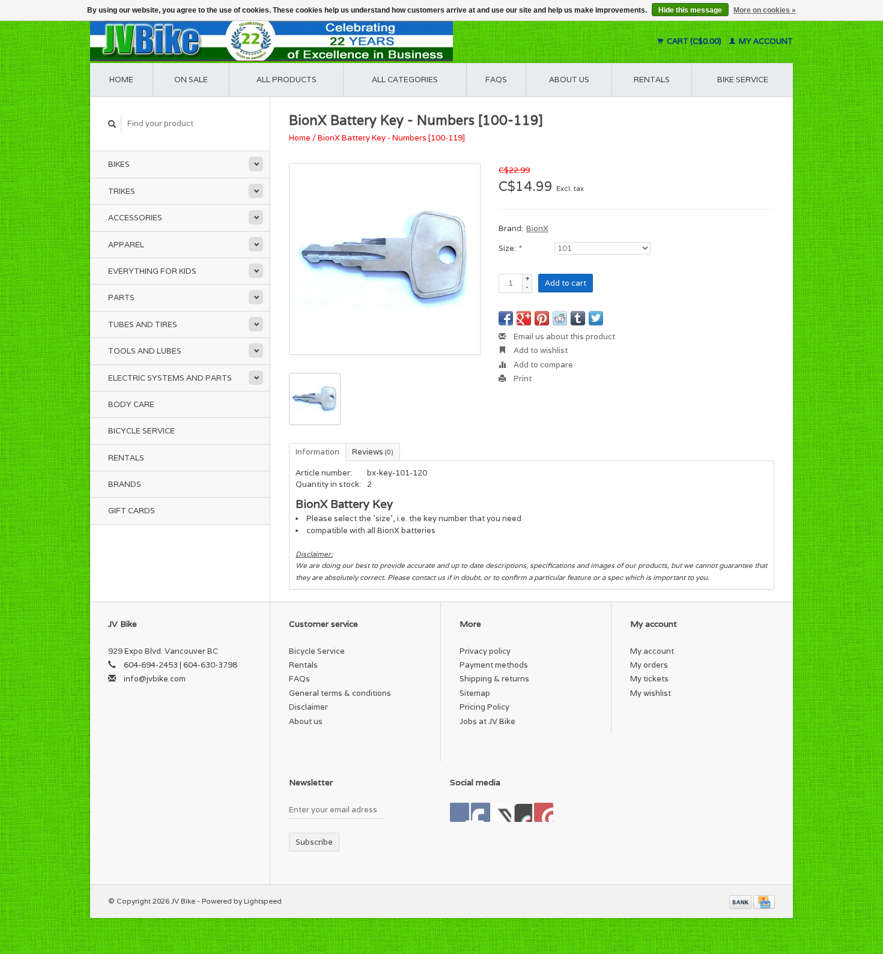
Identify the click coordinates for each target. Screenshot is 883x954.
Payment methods (494, 665)
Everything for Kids (152, 271)
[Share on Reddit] (560, 318)
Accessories (135, 218)
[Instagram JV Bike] (543, 812)
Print (522, 378)
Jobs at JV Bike (487, 721)
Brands (124, 484)
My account (765, 41)
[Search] (112, 124)
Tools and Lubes (144, 351)
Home (121, 79)
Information (317, 452)
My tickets (649, 679)
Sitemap (475, 693)
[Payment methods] (741, 901)
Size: (510, 248)
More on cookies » (764, 10)
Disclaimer (308, 707)
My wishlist (650, 693)
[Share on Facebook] (506, 318)
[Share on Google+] (524, 318)
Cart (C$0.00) (694, 41)
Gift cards (131, 511)
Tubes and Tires (142, 324)
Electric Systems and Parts (170, 378)
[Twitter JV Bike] (480, 812)
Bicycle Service (141, 431)
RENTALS (652, 79)
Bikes (119, 164)
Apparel (126, 245)
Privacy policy (485, 651)
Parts (121, 297)
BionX (537, 228)
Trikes (121, 191)
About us (569, 79)
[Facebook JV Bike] (459, 812)
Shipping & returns (494, 679)
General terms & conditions (340, 693)
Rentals (126, 458)
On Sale (191, 79)
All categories (405, 79)
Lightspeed (263, 900)
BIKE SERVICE (742, 79)
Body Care (131, 404)
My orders (649, 665)
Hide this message (690, 10)
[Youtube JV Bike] (522, 812)
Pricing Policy (484, 707)
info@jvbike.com (155, 679)
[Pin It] (542, 318)
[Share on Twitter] (596, 318)
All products (286, 79)
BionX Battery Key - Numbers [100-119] (391, 138)
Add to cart (565, 283)
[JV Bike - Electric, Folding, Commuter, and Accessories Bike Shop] (345, 41)
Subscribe (314, 842)
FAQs (496, 79)
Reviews (372, 452)
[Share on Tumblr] (578, 318)
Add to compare (542, 365)
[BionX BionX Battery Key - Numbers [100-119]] (385, 259)
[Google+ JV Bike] (501, 812)
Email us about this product (563, 336)
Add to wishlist (540, 350)
